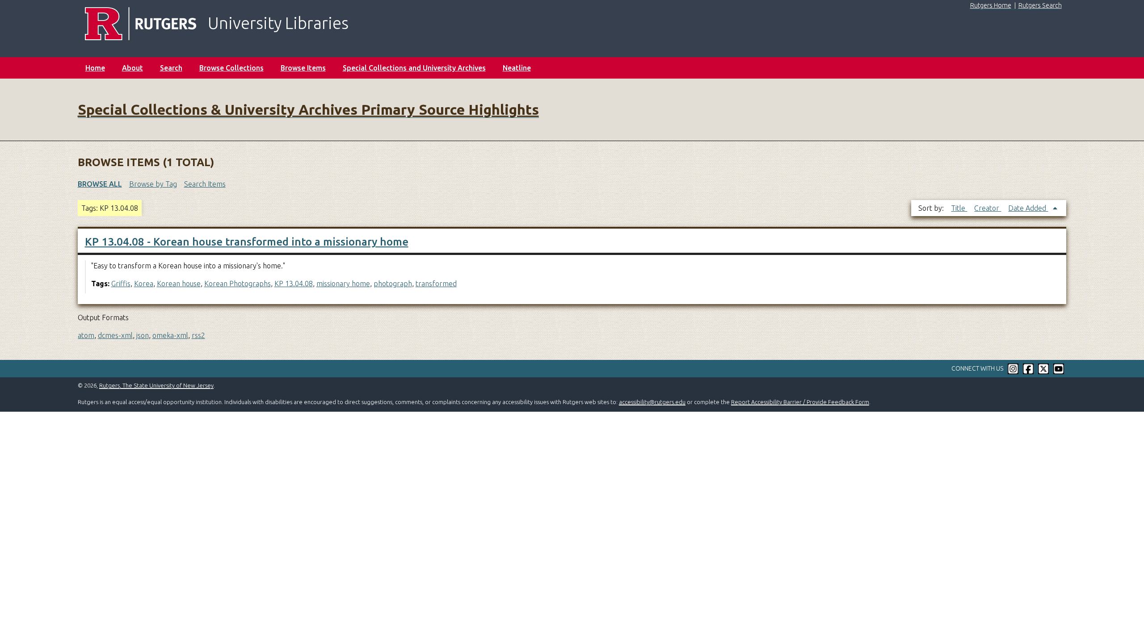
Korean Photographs (237, 284)
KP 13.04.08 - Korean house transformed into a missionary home (246, 242)
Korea (143, 284)
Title (959, 208)
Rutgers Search (1040, 5)
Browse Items (303, 68)
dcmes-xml (115, 335)
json (142, 335)
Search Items (205, 184)
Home (95, 68)
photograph (393, 284)
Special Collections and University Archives (414, 68)
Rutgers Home (990, 5)
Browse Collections (231, 68)
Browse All (100, 184)
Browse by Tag (153, 184)
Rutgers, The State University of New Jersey (156, 385)
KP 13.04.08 (293, 284)
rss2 (198, 335)
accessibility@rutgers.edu (652, 402)
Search (171, 68)
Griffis (120, 284)
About (132, 68)
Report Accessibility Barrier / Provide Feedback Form (800, 402)
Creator (987, 208)
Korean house (179, 284)
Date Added (1028, 208)
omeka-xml (170, 335)
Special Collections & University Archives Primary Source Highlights (308, 109)
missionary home (343, 284)
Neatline (517, 68)
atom (86, 335)
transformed (436, 284)
